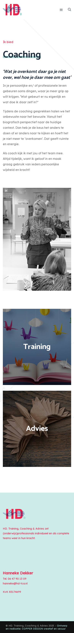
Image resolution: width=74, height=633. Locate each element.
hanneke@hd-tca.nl (15, 583)
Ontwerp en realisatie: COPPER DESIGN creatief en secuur (36, 627)
